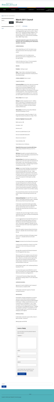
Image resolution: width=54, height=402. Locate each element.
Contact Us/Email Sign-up (49, 10)
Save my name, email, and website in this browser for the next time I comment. (25, 370)
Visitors (13, 9)
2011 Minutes (25, 26)
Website (19, 362)
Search (3, 20)
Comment (19, 335)
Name (18, 350)
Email (18, 356)
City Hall (20, 397)
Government (22, 9)
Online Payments (40, 9)
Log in (3, 28)
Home (4, 9)
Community (31, 9)
